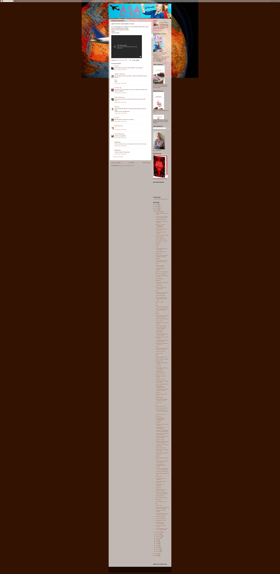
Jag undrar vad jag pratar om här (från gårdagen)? (162, 469)
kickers (143, 570)
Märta (116, 106)
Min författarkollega (160, 516)
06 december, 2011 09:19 (120, 154)
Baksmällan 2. (159, 499)
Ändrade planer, (159, 285)
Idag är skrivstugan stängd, (162, 235)
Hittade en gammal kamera (162, 318)
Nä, (156, 503)
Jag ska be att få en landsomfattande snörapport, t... (160, 419)
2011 (156, 210)
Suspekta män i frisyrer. (161, 520)
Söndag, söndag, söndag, (161, 497)
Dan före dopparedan (161, 295)
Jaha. (157, 303)
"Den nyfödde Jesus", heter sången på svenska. (162, 390)
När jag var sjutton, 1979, (161, 357)
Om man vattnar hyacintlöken (159, 331)
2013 (156, 206)
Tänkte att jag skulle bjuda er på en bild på (162, 334)
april (157, 545)
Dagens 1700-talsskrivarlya (162, 271)
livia (116, 65)
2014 (156, 204)
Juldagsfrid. (158, 280)
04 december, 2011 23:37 (120, 129)
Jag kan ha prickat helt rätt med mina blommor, (162, 309)
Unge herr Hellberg (160, 439)
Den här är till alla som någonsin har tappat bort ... (162, 411)
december (158, 211)
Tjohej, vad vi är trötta (161, 406)
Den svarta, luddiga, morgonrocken (160, 266)
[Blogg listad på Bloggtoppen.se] (161, 199)
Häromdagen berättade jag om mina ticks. (162, 461)
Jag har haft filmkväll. (160, 251)
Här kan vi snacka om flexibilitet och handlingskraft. (161, 226)
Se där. (157, 246)
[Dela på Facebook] (137, 60)
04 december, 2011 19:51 (120, 102)
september (158, 536)
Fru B (116, 117)
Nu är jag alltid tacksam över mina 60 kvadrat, (162, 341)
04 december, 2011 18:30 (120, 69)
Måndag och (158, 487)
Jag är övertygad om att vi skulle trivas (162, 249)
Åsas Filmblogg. (159, 278)
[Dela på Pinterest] (138, 60)
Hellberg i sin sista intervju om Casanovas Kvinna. (162, 493)
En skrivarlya (159, 402)
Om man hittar (159, 320)
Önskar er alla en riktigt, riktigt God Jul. (161, 288)
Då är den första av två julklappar (161, 479)
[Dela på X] (135, 60)
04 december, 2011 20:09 (120, 113)
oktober (158, 534)
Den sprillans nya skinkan (161, 240)
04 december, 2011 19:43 (120, 92)
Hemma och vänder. (160, 351)
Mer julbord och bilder (161, 447)
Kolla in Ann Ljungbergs (161, 273)
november (158, 532)
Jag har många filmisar (161, 239)
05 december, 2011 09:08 (120, 145)
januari (157, 551)
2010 (156, 553)
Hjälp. (157, 263)
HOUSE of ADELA (119, 74)
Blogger (152, 570)
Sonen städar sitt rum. (161, 414)
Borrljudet (158, 258)
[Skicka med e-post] (133, 60)
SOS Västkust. (159, 476)
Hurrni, (157, 346)
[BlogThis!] (134, 60)
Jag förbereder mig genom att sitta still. (162, 344)
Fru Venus (117, 87)
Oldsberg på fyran (160, 495)
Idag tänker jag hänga (161, 219)
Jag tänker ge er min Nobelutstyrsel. (160, 428)
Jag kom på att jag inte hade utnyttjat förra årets (162, 316)
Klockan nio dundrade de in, (162, 384)
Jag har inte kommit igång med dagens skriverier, (162, 217)
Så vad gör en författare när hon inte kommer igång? (162, 431)
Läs (156, 404)
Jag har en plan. (159, 353)
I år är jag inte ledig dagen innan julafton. (162, 368)
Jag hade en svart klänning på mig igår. (162, 445)
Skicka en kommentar (118, 156)
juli (156, 539)
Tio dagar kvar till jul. (160, 379)
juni (157, 541)
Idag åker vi (158, 242)
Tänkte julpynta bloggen (161, 325)
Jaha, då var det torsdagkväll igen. (160, 523)
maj (157, 543)
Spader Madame (119, 97)
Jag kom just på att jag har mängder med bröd (162, 256)
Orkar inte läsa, (159, 505)
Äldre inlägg (146, 162)
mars (157, 547)
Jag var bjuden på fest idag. (162, 359)
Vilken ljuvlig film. (159, 237)
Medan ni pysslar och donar (162, 408)
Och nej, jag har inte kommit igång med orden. (162, 434)
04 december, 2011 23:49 (120, 137)
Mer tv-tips (158, 392)
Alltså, (157, 355)
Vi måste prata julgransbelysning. (160, 371)
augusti (158, 537)
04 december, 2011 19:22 (120, 83)
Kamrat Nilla (158, 365)
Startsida (131, 162)
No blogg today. (159, 360)
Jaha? (157, 290)
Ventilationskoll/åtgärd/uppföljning (160, 386)
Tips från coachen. (160, 301)
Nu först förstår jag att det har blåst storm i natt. (161, 261)
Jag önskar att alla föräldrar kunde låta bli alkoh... (162, 293)
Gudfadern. (158, 422)
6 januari (158, 244)
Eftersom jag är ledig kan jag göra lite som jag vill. (162, 508)
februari (158, 549)
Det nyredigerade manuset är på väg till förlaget (162, 529)
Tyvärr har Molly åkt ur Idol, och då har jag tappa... (162, 514)
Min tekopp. (158, 416)
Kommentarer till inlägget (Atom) (126, 165)
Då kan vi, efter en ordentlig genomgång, (162, 381)
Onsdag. (158, 313)
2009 (156, 555)
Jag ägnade (158, 253)
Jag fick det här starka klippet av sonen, (161, 490)
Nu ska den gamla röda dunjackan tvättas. (161, 328)
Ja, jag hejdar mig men (161, 501)
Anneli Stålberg (118, 133)
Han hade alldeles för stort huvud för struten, (162, 437)
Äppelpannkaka (159, 397)
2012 (156, 208)
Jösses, (157, 311)
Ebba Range (118, 125)
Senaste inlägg (116, 162)
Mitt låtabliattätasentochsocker (162, 306)
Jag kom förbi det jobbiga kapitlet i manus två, (161, 400)
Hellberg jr (158, 456)
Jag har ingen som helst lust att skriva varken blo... (162, 349)
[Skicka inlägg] (130, 60)
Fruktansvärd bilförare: (161, 518)
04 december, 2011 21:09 (120, 121)
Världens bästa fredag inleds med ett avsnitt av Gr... (162, 442)
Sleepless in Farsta (160, 374)
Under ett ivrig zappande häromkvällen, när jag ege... (161, 298)
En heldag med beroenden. (162, 471)
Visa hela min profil (157, 30)
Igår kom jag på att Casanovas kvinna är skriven (161, 465)
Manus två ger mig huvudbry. (160, 485)
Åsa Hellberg (164, 22)
